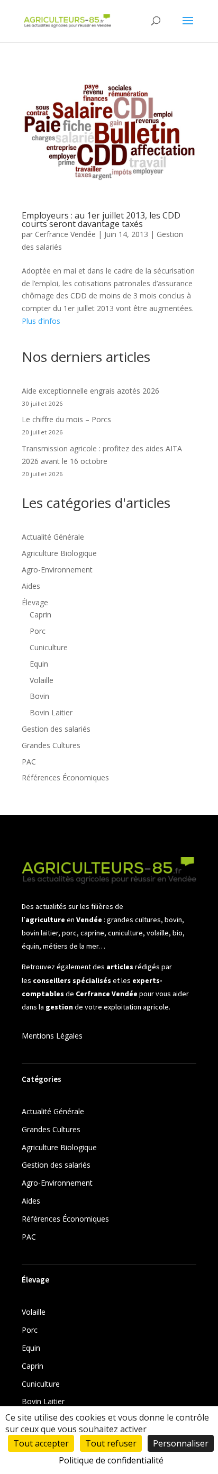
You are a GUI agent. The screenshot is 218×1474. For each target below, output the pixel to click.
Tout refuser (111, 1443)
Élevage (35, 602)
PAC (29, 762)
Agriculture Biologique (59, 553)
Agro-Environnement (57, 570)
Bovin (39, 696)
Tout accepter (41, 1443)
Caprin (40, 614)
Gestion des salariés (56, 729)
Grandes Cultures (51, 745)
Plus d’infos (41, 321)
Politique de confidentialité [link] (111, 1460)
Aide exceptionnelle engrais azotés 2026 (90, 391)
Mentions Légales (52, 1036)
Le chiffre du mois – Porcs (66, 419)
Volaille (41, 680)
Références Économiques (65, 777)
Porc (38, 631)
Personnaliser (180, 1443)
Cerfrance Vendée (65, 234)
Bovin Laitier (51, 712)
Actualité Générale (53, 537)
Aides (31, 586)
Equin (39, 664)
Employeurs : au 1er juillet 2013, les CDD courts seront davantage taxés (101, 220)
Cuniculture (49, 647)
